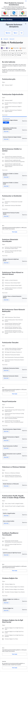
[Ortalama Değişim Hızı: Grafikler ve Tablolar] (14, 55)
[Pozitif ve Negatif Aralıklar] (7, 55)
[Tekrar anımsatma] (26, 1)
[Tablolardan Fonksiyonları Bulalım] (20, 53)
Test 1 (3, 225)
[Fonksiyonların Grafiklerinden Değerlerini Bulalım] (3, 53)
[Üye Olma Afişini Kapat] (25, 24)
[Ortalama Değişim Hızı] (16, 55)
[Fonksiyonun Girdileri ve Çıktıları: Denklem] (7, 53)
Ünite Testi (4, 661)
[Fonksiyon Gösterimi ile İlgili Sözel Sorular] (14, 53)
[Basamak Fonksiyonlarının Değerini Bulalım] (25, 53)
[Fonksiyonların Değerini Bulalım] (2, 53)
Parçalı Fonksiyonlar (9, 401)
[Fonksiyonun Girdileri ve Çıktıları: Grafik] (9, 53)
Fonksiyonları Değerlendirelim (12, 94)
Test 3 (3, 564)
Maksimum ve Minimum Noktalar (13, 467)
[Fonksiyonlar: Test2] (22, 53)
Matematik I (12, 39)
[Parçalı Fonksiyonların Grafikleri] (2, 55)
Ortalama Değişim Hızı (10, 578)
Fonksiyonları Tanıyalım (10, 342)
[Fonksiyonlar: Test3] (13, 55)
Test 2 (3, 387)
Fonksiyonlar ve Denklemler (12, 196)
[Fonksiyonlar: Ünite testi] (20, 55)
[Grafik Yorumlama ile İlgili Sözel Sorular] (11, 55)
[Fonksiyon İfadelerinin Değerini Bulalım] (5, 53)
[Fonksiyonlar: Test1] (13, 53)
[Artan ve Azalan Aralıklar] (9, 55)
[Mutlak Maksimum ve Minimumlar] (5, 55)
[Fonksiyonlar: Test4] (18, 55)
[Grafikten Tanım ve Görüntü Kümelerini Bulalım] (16, 53)
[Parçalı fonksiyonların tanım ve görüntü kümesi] (3, 55)
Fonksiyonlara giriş (8, 79)
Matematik (6, 39)
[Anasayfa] (1, 39)
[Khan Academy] (6, 19)
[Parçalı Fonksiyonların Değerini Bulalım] (23, 53)
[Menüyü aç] (26, 19)
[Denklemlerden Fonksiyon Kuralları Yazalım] (11, 53)
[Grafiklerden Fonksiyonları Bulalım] (18, 53)
